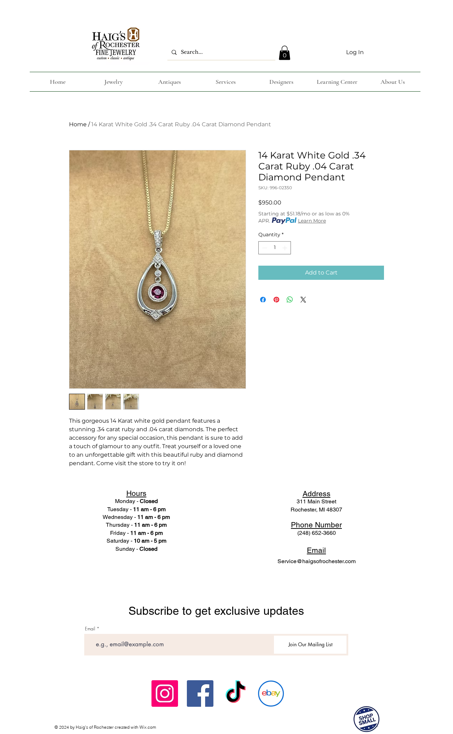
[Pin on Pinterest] (276, 299)
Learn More (312, 221)
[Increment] (285, 248)
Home (78, 124)
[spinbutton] (274, 248)
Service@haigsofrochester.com (316, 561)
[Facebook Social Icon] (200, 693)
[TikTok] (235, 693)
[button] (285, 53)
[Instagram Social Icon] (164, 693)
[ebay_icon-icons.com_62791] (271, 693)
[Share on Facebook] (263, 299)
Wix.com (147, 727)
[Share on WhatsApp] (290, 299)
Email (90, 628)
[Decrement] (263, 248)
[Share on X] (303, 299)
